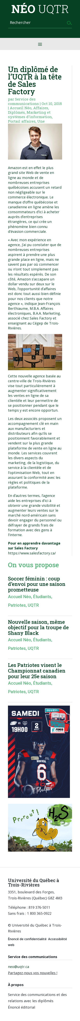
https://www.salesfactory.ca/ (32, 553)
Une (41, 121)
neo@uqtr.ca (18, 966)
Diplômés (16, 112)
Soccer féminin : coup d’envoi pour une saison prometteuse (36, 584)
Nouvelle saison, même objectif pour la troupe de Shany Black (38, 627)
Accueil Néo (20, 107)
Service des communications (23, 101)
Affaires (40, 107)
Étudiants (42, 596)
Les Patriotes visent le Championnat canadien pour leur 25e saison (36, 670)
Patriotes (17, 605)
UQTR (33, 605)
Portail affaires (22, 121)
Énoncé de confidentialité (27, 939)
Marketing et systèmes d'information (30, 114)
